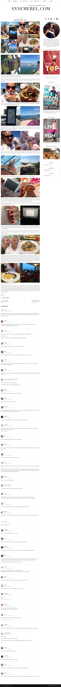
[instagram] (48, 19)
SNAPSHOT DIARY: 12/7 (5, 301)
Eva (5, 614)
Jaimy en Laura (7, 485)
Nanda (5, 389)
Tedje (5, 585)
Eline (5, 521)
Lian (5, 538)
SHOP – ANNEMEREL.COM (34, 1)
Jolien (5, 647)
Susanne (6, 546)
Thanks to (44, 1)
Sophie (5, 320)
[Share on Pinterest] (7, 298)
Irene (5, 330)
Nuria (5, 664)
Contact (51, 1)
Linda (5, 576)
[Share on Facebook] (4, 298)
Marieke (5, 416)
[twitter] (45, 19)
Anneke (5, 476)
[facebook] (51, 19)
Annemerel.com (7, 685)
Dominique (6, 593)
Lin (4, 453)
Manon (5, 342)
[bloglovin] (54, 19)
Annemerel (15, 1)
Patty (5, 493)
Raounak (6, 529)
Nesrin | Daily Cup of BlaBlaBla (11, 379)
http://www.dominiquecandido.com (6, 599)
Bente (5, 351)
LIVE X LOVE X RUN (23, 1)
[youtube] (57, 19)
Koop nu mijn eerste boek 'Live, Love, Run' (51, 143)
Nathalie (6, 406)
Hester (5, 369)
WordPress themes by (54, 685)
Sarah (5, 444)
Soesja (5, 309)
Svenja (5, 359)
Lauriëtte (6, 655)
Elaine (5, 566)
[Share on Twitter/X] (5, 298)
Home (9, 1)
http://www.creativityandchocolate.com (7, 619)
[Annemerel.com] (30, 7)
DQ (4, 435)
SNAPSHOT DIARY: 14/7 (35, 301)
